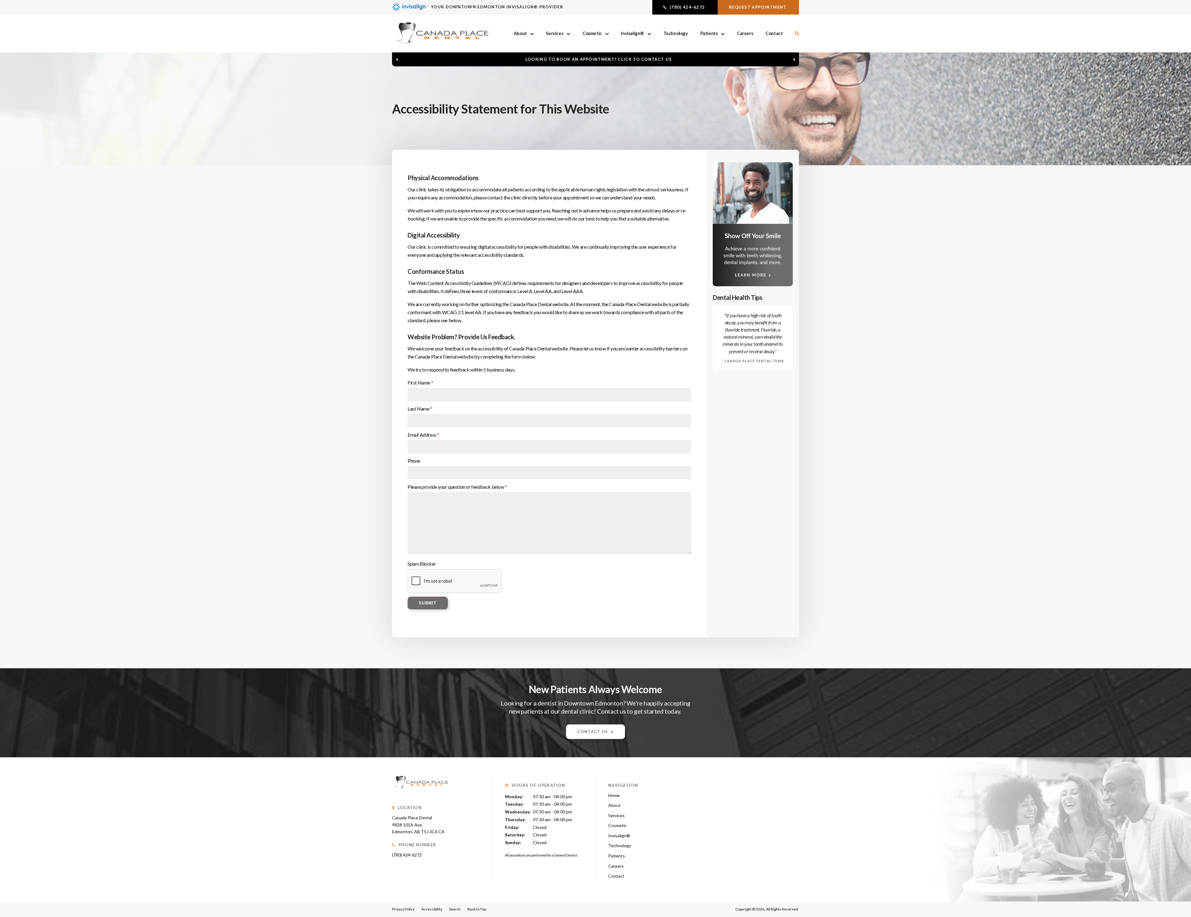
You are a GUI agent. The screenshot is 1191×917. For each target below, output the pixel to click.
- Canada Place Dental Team (753, 361)
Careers (745, 33)
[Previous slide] (396, 59)
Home (614, 795)
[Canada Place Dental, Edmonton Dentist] (420, 794)
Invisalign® (632, 33)
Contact (774, 33)
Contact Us (592, 731)
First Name (420, 382)
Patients (709, 33)
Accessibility (432, 909)
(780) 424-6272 (407, 854)
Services (554, 33)
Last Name (420, 409)
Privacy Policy (403, 909)
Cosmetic (592, 33)
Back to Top (476, 909)
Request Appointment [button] (758, 7)
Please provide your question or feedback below (457, 487)
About (520, 33)
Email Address (423, 435)
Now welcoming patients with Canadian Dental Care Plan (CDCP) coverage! (598, 59)
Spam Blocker (422, 564)
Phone (414, 461)
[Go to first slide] (794, 59)
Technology (675, 33)
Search (455, 909)
